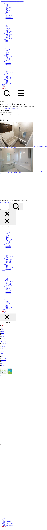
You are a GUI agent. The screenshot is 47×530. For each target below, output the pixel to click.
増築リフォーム (8, 83)
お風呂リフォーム (8, 36)
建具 (4, 27)
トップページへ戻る (3, 108)
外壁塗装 (7, 4)
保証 (4, 312)
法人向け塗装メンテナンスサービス (8, 523)
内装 (4, 19)
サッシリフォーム (8, 29)
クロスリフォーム (8, 63)
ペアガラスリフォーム (9, 31)
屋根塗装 (7, 5)
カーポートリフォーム (9, 14)
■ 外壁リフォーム (3, 328)
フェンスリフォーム (9, 15)
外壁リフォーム (8, 8)
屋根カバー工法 (8, 7)
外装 (4, 3)
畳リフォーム (8, 24)
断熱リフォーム (8, 26)
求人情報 (3, 524)
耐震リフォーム (8, 25)
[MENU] (21, 96)
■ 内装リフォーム (3, 355)
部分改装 (7, 41)
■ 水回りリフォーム (3, 341)
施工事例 (3, 270)
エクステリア (6, 13)
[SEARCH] (7, 96)
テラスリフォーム (8, 16)
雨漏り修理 (7, 12)
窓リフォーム (8, 28)
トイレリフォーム (8, 35)
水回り (5, 33)
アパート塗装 (8, 10)
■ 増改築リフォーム (3, 353)
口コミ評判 (4, 522)
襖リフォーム (8, 291)
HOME (3, 321)
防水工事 (7, 9)
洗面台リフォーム (8, 37)
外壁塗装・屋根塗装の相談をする (12, 108)
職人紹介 (3, 84)
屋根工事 (7, 11)
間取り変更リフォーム (9, 42)
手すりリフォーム (8, 64)
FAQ (2, 519)
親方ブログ (4, 520)
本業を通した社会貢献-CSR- (6, 521)
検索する (10, 112)
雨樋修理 (7, 6)
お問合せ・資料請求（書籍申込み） (8, 525)
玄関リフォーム (8, 30)
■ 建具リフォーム (3, 351)
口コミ (3, 85)
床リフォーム (8, 62)
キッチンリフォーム (9, 38)
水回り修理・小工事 (9, 34)
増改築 (5, 39)
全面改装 (7, 40)
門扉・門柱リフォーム (9, 18)
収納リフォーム (8, 32)
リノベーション (8, 269)
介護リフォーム (8, 248)
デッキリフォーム (8, 17)
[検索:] (4, 209)
